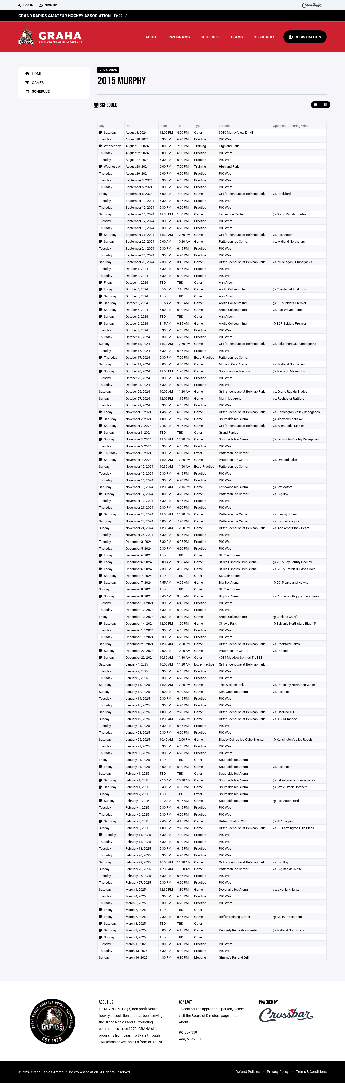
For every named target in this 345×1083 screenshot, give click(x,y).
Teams (236, 36)
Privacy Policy (278, 1071)
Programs (179, 36)
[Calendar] (315, 104)
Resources (264, 36)
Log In (28, 5)
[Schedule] (325, 104)
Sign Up (50, 5)
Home (36, 73)
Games (37, 82)
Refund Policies (248, 1071)
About (151, 36)
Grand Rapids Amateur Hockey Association (64, 15)
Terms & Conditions (311, 1071)
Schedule (210, 36)
